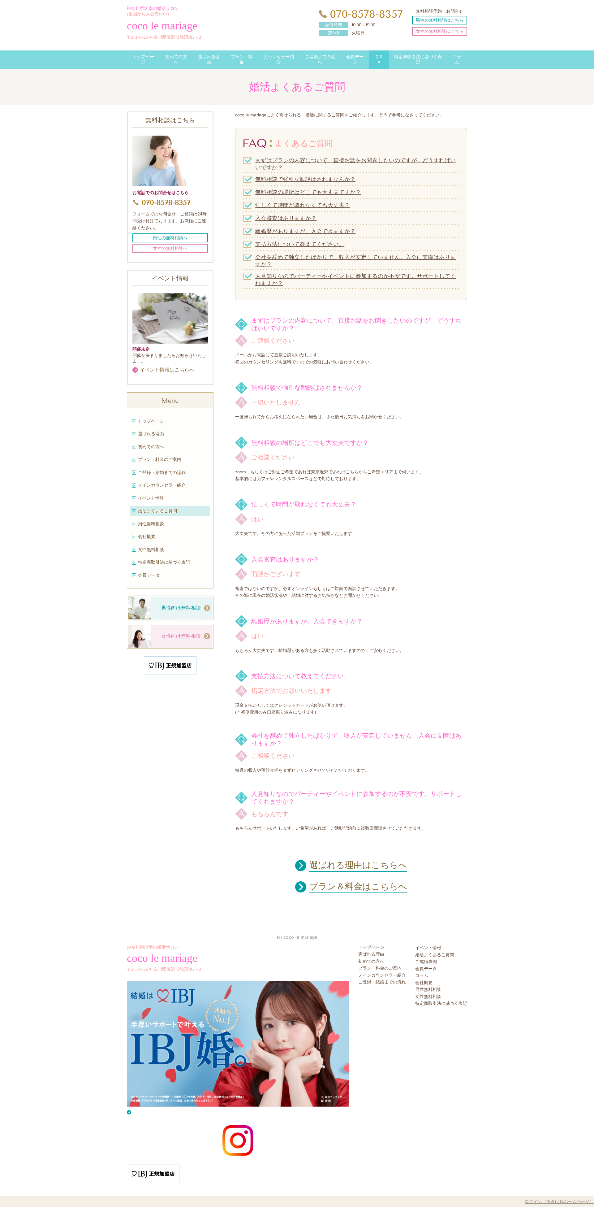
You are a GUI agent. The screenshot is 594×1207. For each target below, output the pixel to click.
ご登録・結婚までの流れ (382, 982)
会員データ (426, 968)
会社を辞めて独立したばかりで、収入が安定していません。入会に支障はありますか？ (355, 261)
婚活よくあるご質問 (434, 954)
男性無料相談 (428, 989)
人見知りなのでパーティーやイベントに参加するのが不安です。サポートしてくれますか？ (355, 280)
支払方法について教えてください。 (299, 244)
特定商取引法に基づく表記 (441, 1003)
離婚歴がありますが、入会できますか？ (305, 231)
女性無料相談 (428, 996)
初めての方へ (371, 961)
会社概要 (424, 982)
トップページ (371, 947)
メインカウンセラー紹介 (382, 975)
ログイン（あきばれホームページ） (559, 1201)
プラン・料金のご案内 (380, 968)
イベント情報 (428, 947)
